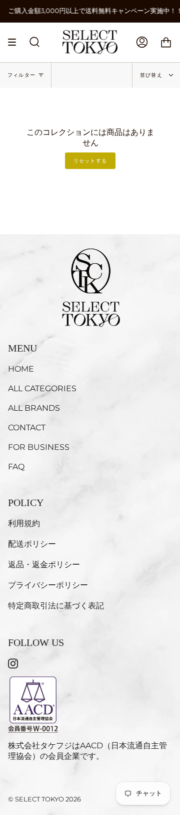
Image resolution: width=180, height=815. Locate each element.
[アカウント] (142, 42)
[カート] (166, 42)
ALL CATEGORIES (42, 388)
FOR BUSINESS (39, 447)
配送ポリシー (32, 544)
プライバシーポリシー (48, 585)
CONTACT (27, 427)
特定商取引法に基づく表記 (56, 605)
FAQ (16, 466)
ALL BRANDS (34, 408)
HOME (21, 369)
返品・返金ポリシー (44, 564)
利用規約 (24, 523)
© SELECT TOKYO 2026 (44, 799)
